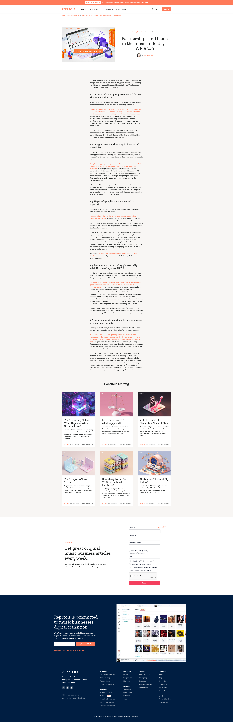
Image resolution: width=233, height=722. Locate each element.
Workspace (127, 689)
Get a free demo (68, 650)
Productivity (127, 692)
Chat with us (79, 650)
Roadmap (142, 681)
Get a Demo (163, 688)
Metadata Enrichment (107, 699)
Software (126, 696)
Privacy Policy (163, 702)
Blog (63, 16)
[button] (83, 9)
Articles (66, 444)
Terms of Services (165, 699)
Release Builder (105, 681)
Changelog (143, 678)
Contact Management (108, 702)
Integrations (108, 9)
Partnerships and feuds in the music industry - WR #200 (101, 16)
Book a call (58, 650)
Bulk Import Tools (106, 692)
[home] (68, 9)
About (161, 674)
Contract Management (108, 705)
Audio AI (103, 696)
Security (126, 699)
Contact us (163, 684)
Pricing (117, 9)
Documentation (144, 674)
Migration (126, 681)
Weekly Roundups (73, 16)
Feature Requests (145, 684)
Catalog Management (107, 674)
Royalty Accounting (107, 684)
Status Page (143, 688)
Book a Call (162, 681)
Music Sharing (105, 678)
